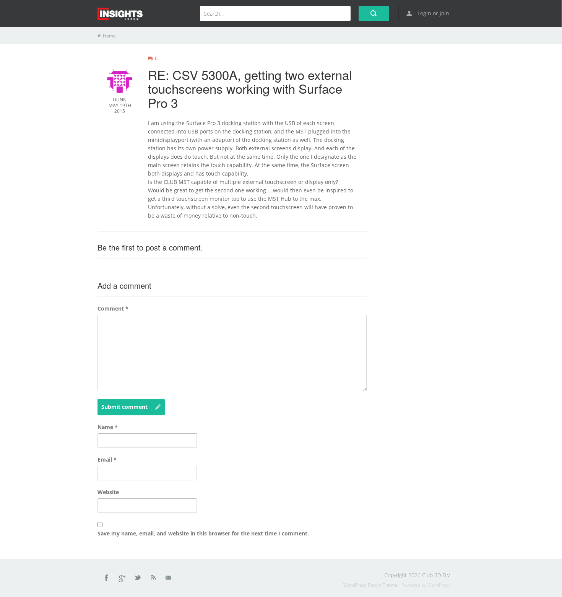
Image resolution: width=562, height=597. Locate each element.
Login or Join (432, 13)
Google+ (122, 579)
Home (109, 36)
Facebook (106, 579)
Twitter (138, 579)
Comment (112, 308)
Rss (154, 579)
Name (107, 427)
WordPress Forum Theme (371, 585)
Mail (169, 579)
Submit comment (124, 406)
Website (108, 492)
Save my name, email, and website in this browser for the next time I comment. (203, 533)
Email (107, 459)
